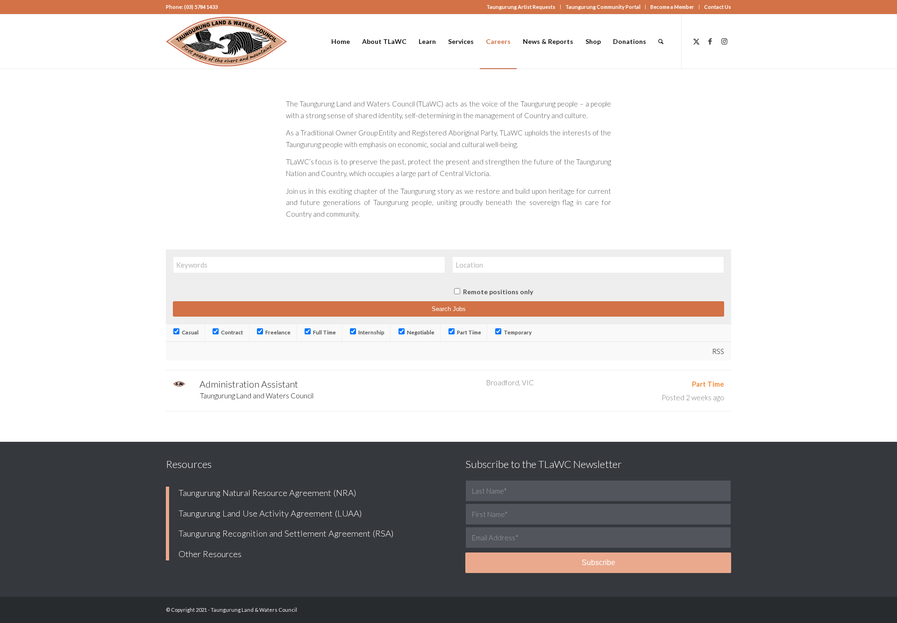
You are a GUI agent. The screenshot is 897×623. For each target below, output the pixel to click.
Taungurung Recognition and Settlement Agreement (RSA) (286, 533)
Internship (370, 332)
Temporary (517, 332)
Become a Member (672, 7)
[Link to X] (696, 41)
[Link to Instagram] (724, 41)
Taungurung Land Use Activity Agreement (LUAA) (270, 513)
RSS (718, 351)
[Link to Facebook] (710, 41)
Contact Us (717, 7)
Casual (190, 332)
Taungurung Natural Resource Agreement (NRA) (267, 493)
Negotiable (420, 332)
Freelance (277, 332)
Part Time (468, 332)
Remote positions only (498, 292)
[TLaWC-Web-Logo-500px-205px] (227, 41)
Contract (231, 332)
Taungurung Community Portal (603, 7)
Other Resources (210, 554)
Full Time (324, 332)
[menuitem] (521, 7)
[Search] (660, 41)
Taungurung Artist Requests (520, 7)
